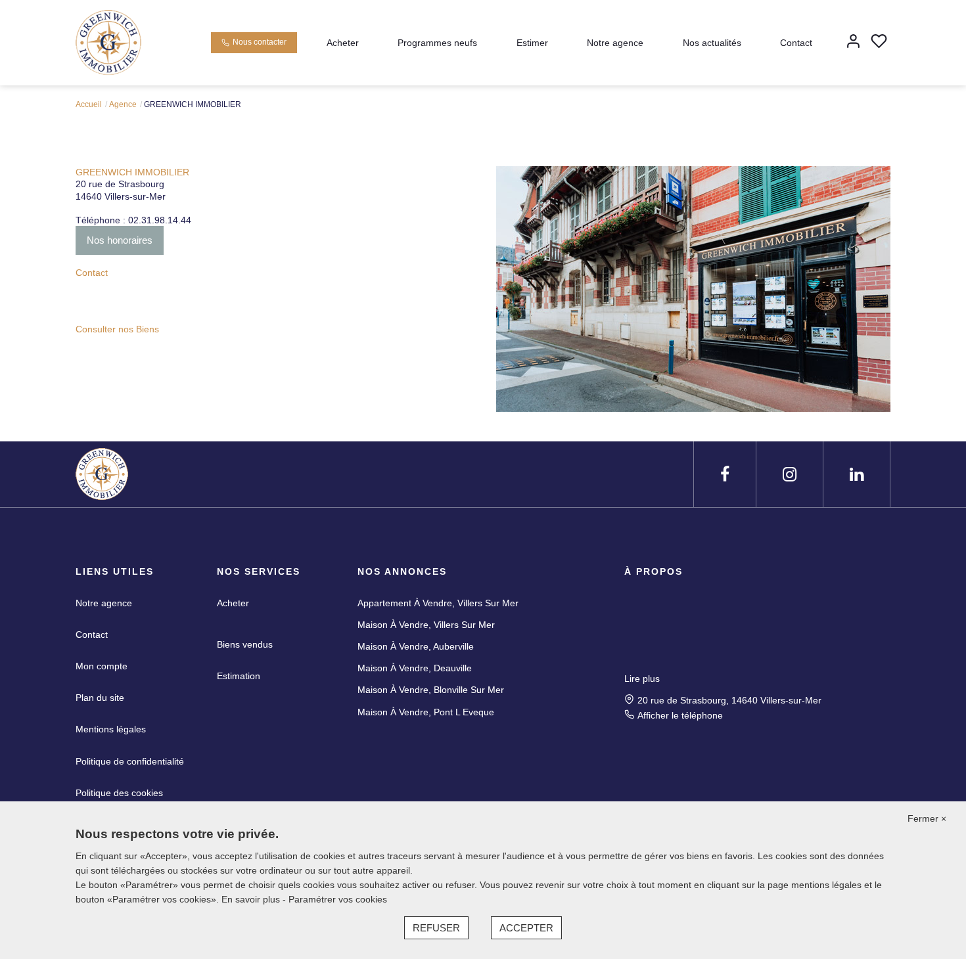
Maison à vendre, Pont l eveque (425, 712)
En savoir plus (252, 899)
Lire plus (642, 678)
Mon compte (101, 666)
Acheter (343, 42)
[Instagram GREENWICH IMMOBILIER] (789, 474)
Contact (796, 42)
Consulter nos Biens (117, 329)
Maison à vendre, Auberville (415, 646)
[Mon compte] (853, 42)
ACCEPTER (526, 927)
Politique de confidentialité (130, 761)
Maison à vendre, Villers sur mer (426, 624)
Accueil (89, 104)
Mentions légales (111, 729)
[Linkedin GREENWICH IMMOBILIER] (856, 474)
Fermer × (927, 818)
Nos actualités (712, 42)
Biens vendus (245, 644)
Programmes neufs (437, 42)
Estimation (238, 676)
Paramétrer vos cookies (337, 899)
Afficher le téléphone (680, 715)
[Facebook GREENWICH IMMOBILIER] (724, 474)
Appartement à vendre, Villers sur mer (437, 603)
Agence (123, 104)
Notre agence (615, 42)
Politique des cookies (119, 793)
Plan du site (100, 697)
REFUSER (436, 927)
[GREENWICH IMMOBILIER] (108, 42)
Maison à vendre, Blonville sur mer (430, 689)
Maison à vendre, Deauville (414, 668)
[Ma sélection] (879, 42)
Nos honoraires (119, 240)
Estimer (532, 42)
